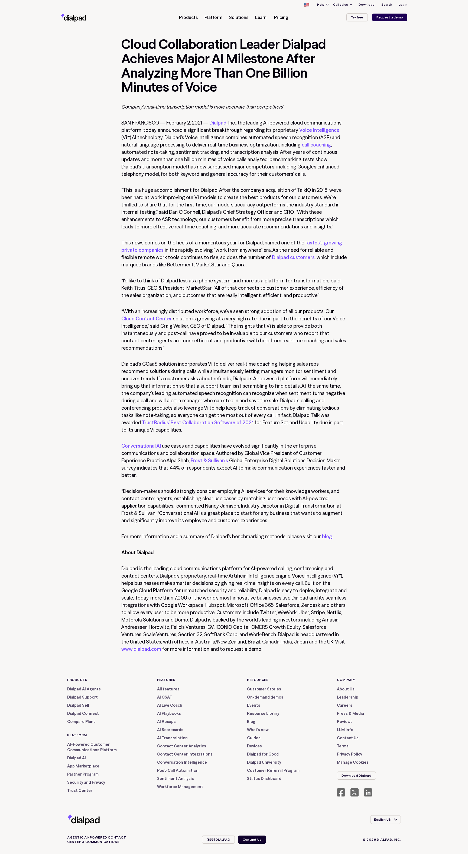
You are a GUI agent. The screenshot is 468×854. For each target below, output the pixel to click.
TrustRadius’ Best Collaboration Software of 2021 (197, 422)
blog (327, 536)
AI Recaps (166, 721)
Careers (344, 705)
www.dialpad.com (141, 649)
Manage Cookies (353, 762)
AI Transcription (172, 737)
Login (403, 4)
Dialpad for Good (263, 754)
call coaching (316, 145)
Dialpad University (264, 762)
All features (168, 689)
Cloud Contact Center (146, 319)
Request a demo (389, 17)
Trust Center (79, 790)
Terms (343, 746)
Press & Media (350, 713)
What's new (258, 729)
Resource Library (263, 713)
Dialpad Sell (78, 705)
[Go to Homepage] (83, 17)
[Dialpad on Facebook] (341, 792)
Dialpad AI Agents (84, 689)
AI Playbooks (169, 713)
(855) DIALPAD (218, 839)
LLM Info (345, 729)
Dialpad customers (293, 257)
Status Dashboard (264, 778)
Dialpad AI (76, 758)
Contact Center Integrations (185, 754)
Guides (254, 737)
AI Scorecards (170, 729)
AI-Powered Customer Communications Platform (92, 747)
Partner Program (83, 774)
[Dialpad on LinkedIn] (368, 792)
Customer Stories (264, 689)
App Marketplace (83, 766)
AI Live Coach (169, 705)
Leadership (347, 697)
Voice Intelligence (319, 130)
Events (253, 705)
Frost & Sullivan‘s (209, 460)
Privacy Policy (349, 754)
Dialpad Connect (83, 713)
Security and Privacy (86, 782)
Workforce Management (180, 786)
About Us (346, 689)
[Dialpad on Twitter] (354, 792)
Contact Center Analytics (181, 746)
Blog (251, 721)
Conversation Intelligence (182, 762)
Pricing (281, 17)
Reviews (345, 721)
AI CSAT (164, 697)
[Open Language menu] (306, 5)
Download (367, 4)
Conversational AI (141, 446)
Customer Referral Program (273, 770)
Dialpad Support (82, 697)
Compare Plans (81, 721)
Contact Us (348, 737)
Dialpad (217, 123)
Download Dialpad (356, 775)
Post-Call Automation (178, 770)
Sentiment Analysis (175, 778)
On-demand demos (265, 697)
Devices (254, 746)
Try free (357, 17)
